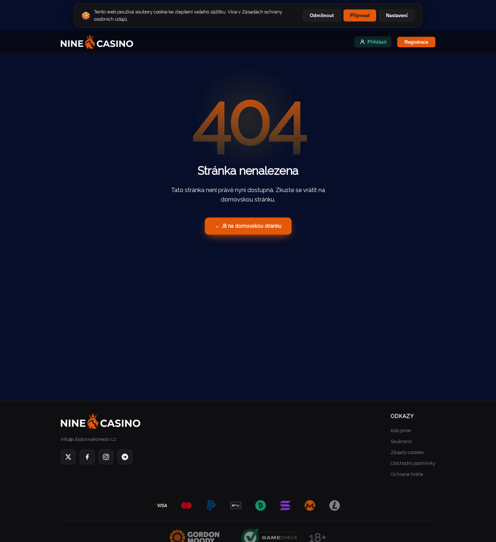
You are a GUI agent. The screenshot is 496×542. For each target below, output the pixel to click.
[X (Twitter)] (68, 457)
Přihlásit (376, 42)
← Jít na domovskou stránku (248, 226)
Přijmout (360, 15)
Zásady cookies (407, 452)
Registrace (416, 42)
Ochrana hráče (407, 474)
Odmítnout (322, 15)
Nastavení (397, 15)
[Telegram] (125, 457)
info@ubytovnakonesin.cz (88, 439)
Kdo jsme (401, 430)
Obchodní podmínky (413, 463)
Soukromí (401, 441)
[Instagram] (106, 457)
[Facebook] (87, 457)
